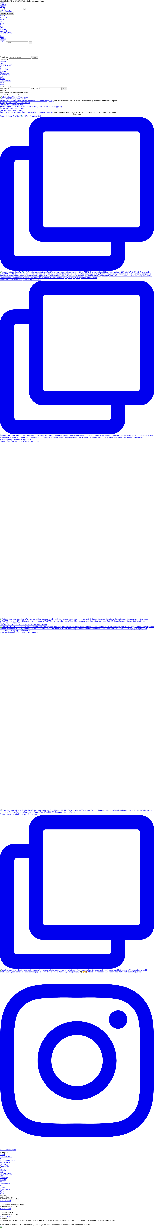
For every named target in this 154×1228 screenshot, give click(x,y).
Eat (1, 21)
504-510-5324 (5, 1201)
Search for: (4, 57)
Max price (34, 88)
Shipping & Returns (7, 1160)
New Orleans (5, 75)
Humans (3, 29)
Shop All (3, 17)
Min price (3, 88)
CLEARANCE (6, 33)
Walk (2, 19)
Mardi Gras (4, 73)
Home (2, 16)
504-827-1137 (5, 1217)
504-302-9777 (5, 1209)
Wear (2, 23)
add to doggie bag (47, 101)
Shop (2, 3)
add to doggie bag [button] (55, 106)
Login (2, 7)
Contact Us (4, 1166)
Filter (64, 88)
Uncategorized (5, 81)
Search (34, 57)
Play (1, 25)
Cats (1, 27)
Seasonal (3, 31)
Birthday (3, 61)
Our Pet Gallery (6, 1157)
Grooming (4, 69)
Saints (2, 79)
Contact (3, 5)
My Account (5, 1164)
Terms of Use (5, 1162)
